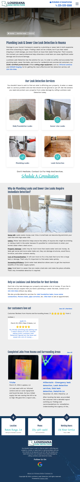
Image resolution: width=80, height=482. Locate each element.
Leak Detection (57, 163)
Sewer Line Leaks (57, 126)
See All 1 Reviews (65, 309)
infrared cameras (65, 65)
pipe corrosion (34, 297)
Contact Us (49, 473)
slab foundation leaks (45, 294)
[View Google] (40, 464)
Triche (12, 382)
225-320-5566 (65, 5)
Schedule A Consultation (62, 2)
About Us (30, 473)
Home (11, 33)
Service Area (21, 33)
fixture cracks (23, 297)
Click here (47, 297)
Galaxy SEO (44, 478)
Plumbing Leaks (22, 163)
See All (69, 352)
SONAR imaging (16, 67)
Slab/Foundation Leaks (22, 126)
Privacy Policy (39, 473)
